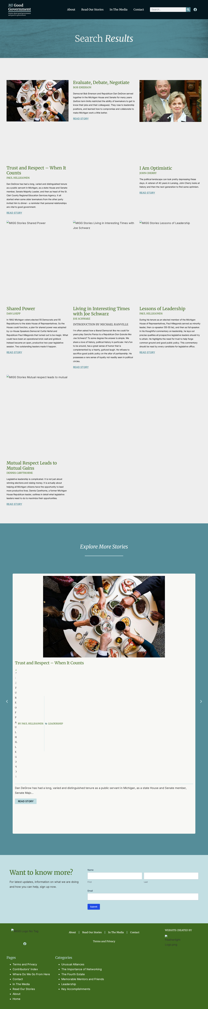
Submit (93, 906)
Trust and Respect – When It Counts (36, 170)
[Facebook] (195, 9)
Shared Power (21, 308)
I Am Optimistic (155, 168)
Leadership (55, 723)
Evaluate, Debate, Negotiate (101, 82)
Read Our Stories (92, 9)
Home (16, 998)
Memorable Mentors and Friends (82, 979)
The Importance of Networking (81, 969)
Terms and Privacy (104, 941)
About (71, 9)
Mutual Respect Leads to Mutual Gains (32, 465)
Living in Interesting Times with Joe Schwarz (101, 311)
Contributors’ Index (25, 969)
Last (146, 882)
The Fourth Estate (73, 974)
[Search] (188, 9)
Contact (139, 9)
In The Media (118, 9)
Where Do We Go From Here (31, 974)
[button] (7, 701)
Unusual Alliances (72, 964)
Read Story (14, 212)
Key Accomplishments (75, 989)
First (90, 882)
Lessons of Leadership (162, 308)
